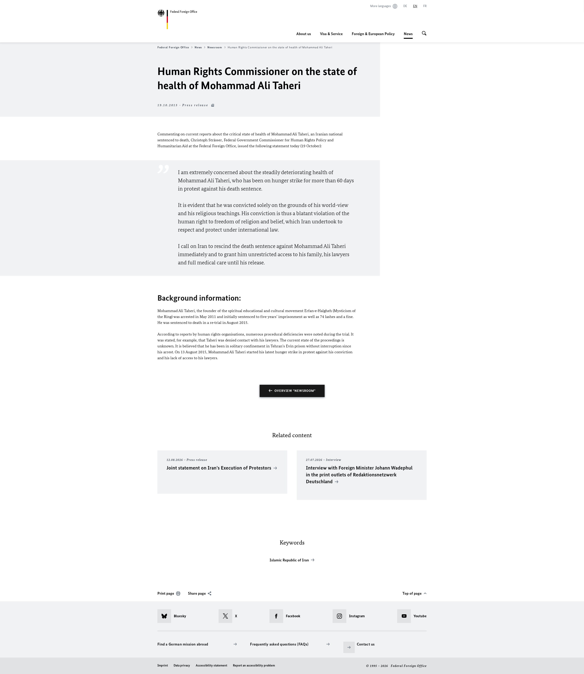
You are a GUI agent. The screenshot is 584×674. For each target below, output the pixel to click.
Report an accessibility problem (254, 665)
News (408, 35)
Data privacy (182, 665)
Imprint (162, 665)
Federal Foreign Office (173, 47)
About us (303, 33)
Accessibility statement (211, 665)
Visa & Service (331, 33)
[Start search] (424, 34)
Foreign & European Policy (373, 33)
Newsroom (214, 47)
